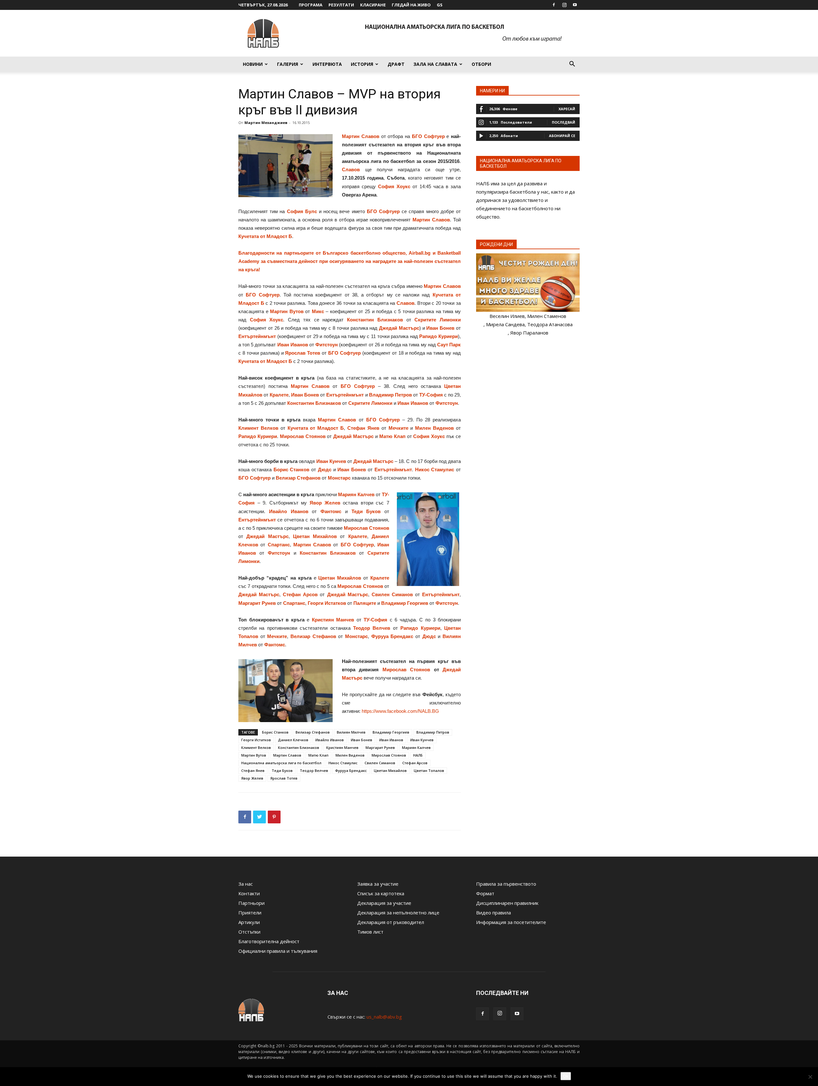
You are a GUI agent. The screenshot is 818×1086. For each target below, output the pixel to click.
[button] (572, 64)
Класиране (373, 5)
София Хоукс (394, 186)
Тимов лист (370, 931)
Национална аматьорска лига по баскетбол (281, 762)
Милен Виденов (434, 428)
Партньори (251, 903)
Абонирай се (562, 135)
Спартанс (279, 544)
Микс (318, 311)
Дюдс (324, 469)
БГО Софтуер (428, 136)
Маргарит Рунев (257, 603)
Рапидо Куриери (438, 336)
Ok (565, 1076)
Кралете (279, 394)
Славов (351, 169)
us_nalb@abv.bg (384, 1016)
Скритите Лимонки (437, 319)
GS (440, 5)
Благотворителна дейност (268, 941)
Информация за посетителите (511, 922)
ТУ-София (431, 394)
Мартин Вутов (287, 311)
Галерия (287, 64)
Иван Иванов (292, 344)
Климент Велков (258, 428)
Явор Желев (325, 502)
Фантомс (330, 511)
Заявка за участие (377, 884)
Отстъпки (249, 931)
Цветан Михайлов (315, 536)
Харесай (567, 108)
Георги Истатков (327, 603)
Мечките (398, 428)
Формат (485, 893)
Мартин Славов (360, 136)
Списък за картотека (380, 893)
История (362, 64)
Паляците (364, 603)
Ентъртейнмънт (257, 336)
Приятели (249, 912)
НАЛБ (418, 755)
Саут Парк (449, 344)
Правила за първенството (506, 884)
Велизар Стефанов (298, 478)
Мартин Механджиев (265, 122)
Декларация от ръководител (390, 922)
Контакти (249, 893)
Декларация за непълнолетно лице (398, 912)
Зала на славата (435, 64)
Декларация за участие (384, 903)
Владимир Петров (390, 394)
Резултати (341, 5)
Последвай (563, 122)
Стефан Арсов (415, 762)
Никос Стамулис (434, 469)
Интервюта (327, 64)
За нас (245, 884)
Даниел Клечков (293, 739)
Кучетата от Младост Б (265, 236)
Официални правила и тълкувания (277, 951)
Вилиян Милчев (351, 732)
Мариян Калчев (356, 494)
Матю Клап (392, 436)
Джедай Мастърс (399, 328)
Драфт (396, 64)
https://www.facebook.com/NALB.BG (400, 711)
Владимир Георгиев (404, 603)
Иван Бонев (440, 328)
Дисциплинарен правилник (507, 903)
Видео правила (493, 912)
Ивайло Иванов (288, 511)
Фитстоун (326, 344)
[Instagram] (564, 5)
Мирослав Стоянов (303, 436)
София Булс (302, 211)
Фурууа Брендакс (392, 636)
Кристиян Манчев (333, 619)
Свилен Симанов (392, 594)
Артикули (249, 922)
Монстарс (339, 478)
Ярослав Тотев (302, 353)
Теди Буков (366, 511)
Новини (253, 64)
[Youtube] (575, 5)
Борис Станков (292, 469)
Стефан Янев (363, 428)
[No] (810, 1077)
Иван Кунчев (331, 461)
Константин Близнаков (375, 319)
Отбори (481, 64)
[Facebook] (554, 5)
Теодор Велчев (371, 628)
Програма (310, 5)
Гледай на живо (411, 5)
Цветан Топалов (429, 770)
